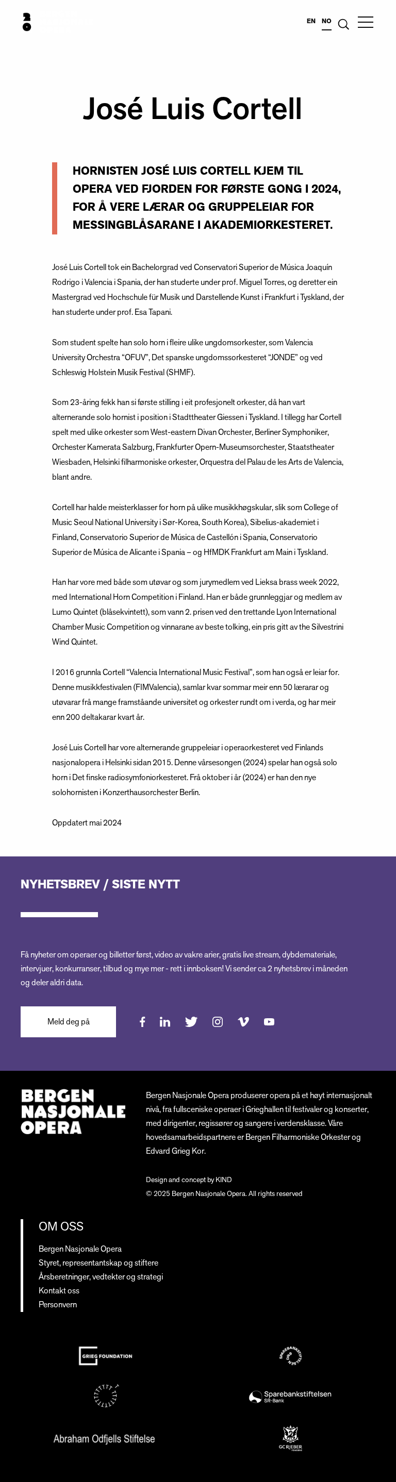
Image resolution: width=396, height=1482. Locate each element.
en (311, 21)
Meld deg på (68, 1022)
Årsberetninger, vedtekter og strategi (101, 1277)
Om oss (61, 1227)
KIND (224, 1180)
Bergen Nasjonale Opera (80, 1249)
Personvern (58, 1305)
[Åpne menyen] (365, 22)
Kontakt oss (59, 1291)
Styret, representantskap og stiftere (98, 1263)
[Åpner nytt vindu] (142, 1021)
